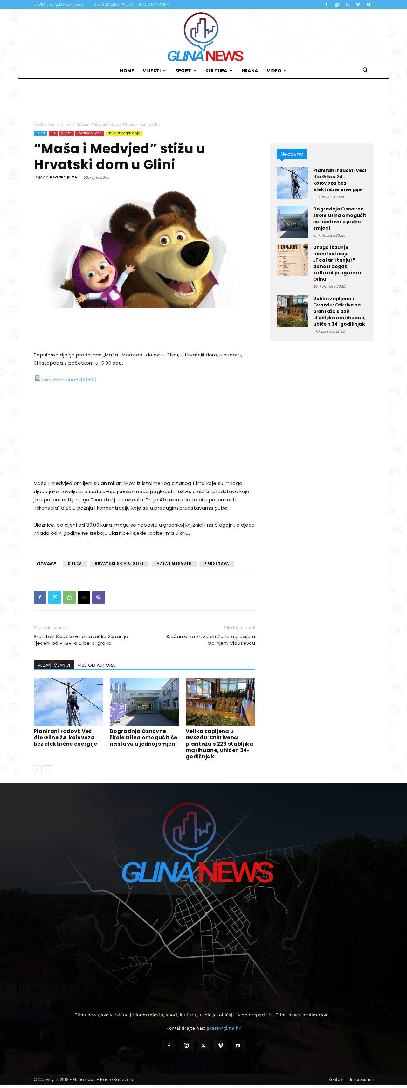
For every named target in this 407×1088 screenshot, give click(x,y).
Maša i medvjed (174, 563)
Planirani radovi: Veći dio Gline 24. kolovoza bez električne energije (65, 737)
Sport (183, 70)
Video (274, 70)
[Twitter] (347, 4)
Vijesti (152, 70)
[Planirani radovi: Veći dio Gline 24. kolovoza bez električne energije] (68, 702)
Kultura (216, 70)
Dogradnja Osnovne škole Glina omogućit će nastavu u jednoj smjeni (143, 737)
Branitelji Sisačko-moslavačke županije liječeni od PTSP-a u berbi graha (81, 639)
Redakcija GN (64, 177)
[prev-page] (38, 769)
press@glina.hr (224, 1028)
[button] (365, 71)
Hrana (250, 70)
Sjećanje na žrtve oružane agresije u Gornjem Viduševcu (210, 639)
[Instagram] (336, 4)
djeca (75, 563)
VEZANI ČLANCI (54, 665)
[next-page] (48, 769)
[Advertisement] (203, 100)
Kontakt (336, 1079)
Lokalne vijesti (89, 133)
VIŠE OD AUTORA (96, 665)
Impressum (361, 1079)
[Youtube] (368, 4)
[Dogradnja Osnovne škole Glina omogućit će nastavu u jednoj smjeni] (144, 702)
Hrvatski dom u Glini (119, 563)
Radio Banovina (154, 4)
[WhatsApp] (69, 597)
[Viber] (98, 597)
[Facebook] (326, 4)
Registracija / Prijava (114, 4)
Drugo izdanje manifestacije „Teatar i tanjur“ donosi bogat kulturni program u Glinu (337, 263)
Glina (65, 124)
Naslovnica (44, 124)
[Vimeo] (358, 4)
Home (127, 70)
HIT (53, 133)
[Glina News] (203, 36)
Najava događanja (124, 133)
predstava (216, 563)
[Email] (84, 597)
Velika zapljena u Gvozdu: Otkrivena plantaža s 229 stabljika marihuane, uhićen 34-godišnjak (219, 743)
